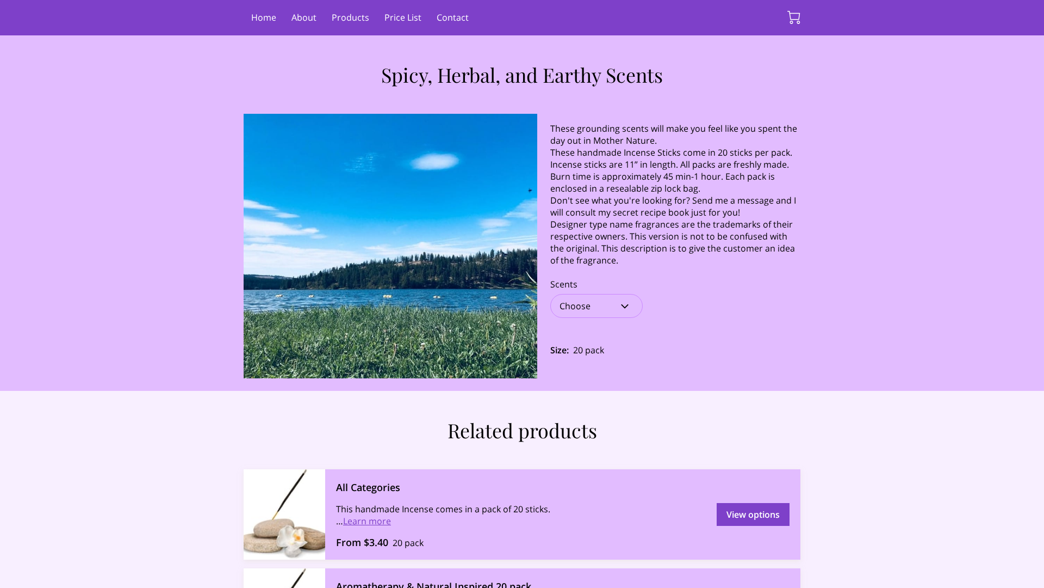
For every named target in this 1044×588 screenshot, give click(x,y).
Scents (563, 284)
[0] (793, 17)
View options (753, 514)
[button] (596, 306)
